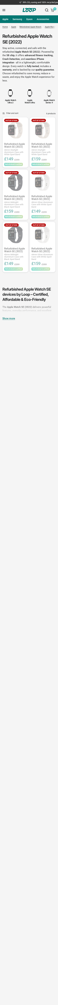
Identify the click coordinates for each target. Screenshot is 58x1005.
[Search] (46, 10)
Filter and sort (12, 113)
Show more (8, 318)
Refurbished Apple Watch (30, 27)
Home (5, 27)
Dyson (29, 19)
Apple (5, 19)
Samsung (17, 19)
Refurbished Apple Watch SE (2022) (14, 149)
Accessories (43, 19)
